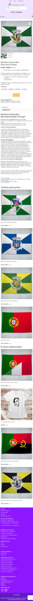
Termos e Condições (6, 562)
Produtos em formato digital (8, 538)
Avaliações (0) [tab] (6, 110)
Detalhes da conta (6, 516)
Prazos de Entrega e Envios (8, 559)
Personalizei (6, 182)
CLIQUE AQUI (25, 70)
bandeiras (10, 140)
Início (10, 1)
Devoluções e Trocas (6, 561)
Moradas (3, 514)
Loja (15, 1)
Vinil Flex (3, 555)
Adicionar (16, 95)
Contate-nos (20, 1)
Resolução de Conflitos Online (9, 568)
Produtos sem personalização (9, 535)
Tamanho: (3, 86)
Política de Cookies (6, 566)
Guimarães (10, 181)
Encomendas (4, 512)
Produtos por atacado (6, 533)
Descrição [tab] (5, 107)
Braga (6, 181)
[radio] (4, 89)
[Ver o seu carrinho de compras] (32, 16)
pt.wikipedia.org (18, 159)
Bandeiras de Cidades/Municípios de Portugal (13, 119)
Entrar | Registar (16, 12)
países (10, 164)
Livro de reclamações (6, 571)
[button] (29, 23)
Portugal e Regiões (5, 180)
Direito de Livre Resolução (8, 570)
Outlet (2, 544)
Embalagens (4, 537)
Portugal (15, 181)
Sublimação (4, 553)
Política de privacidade (7, 564)
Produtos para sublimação (8, 531)
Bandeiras (8, 179)
